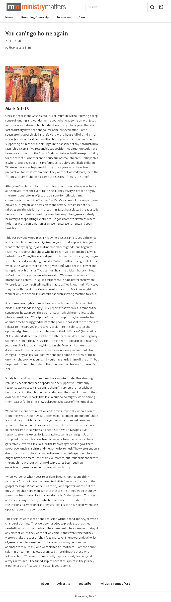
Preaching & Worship (35, 17)
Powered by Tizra (85, 596)
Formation (64, 17)
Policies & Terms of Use (115, 583)
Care (82, 17)
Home (9, 17)
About (45, 583)
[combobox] (117, 7)
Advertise (63, 583)
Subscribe (85, 583)
